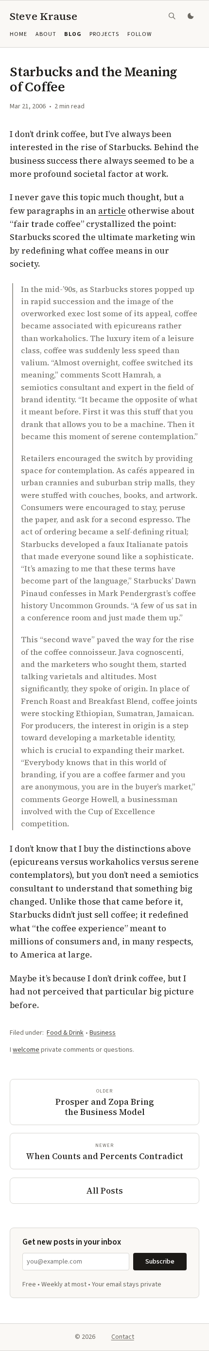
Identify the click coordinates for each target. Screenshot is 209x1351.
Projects (104, 34)
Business (102, 1033)
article (112, 211)
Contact (122, 1337)
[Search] (172, 16)
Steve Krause (43, 16)
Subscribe (159, 1261)
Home (18, 34)
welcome (26, 1050)
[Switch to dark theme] (191, 16)
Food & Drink (65, 1033)
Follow (139, 34)
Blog (73, 34)
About (45, 34)
